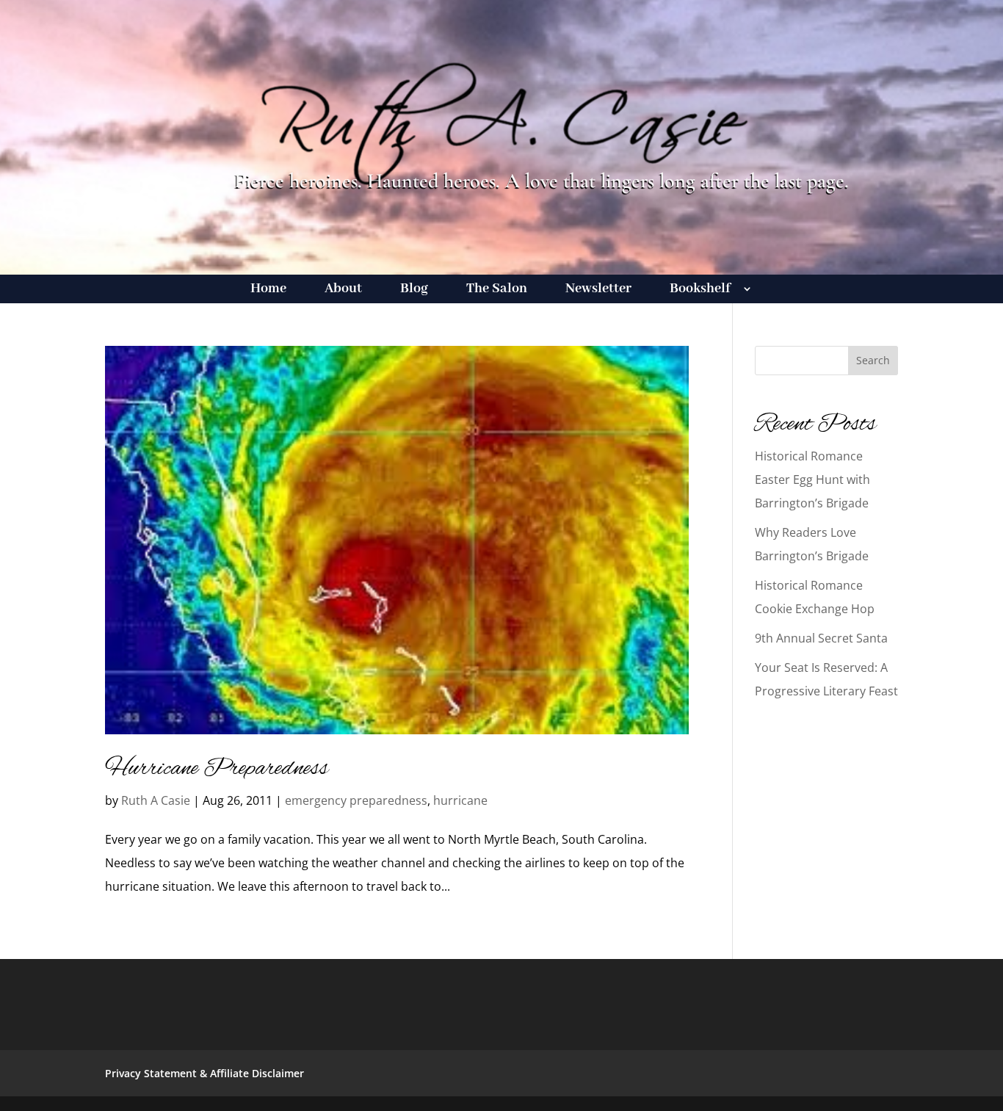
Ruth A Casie (155, 800)
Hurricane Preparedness (216, 768)
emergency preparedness (356, 800)
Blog (414, 290)
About (343, 290)
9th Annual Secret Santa (821, 638)
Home (268, 290)
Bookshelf (700, 290)
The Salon (496, 290)
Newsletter (598, 290)
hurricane (460, 800)
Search (873, 360)
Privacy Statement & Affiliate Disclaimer (204, 1073)
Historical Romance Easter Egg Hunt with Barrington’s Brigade (812, 479)
